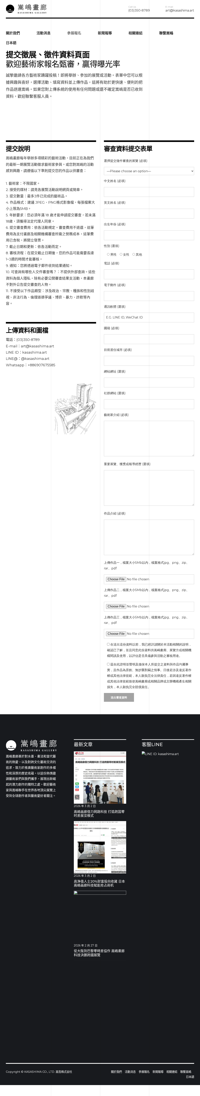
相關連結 (136, 33)
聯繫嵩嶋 (166, 33)
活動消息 (44, 33)
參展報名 (74, 33)
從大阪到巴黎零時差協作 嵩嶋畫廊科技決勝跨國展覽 (99, 953)
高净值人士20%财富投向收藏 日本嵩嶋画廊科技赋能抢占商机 (99, 883)
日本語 (11, 43)
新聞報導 (105, 33)
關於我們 (13, 33)
